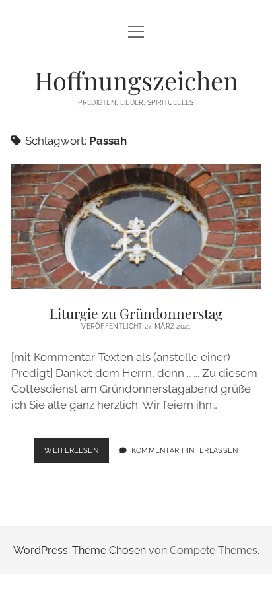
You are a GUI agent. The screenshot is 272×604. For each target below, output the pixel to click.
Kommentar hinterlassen (184, 450)
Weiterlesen (76, 454)
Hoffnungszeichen (136, 80)
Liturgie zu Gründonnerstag (136, 226)
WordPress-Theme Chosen (79, 550)
